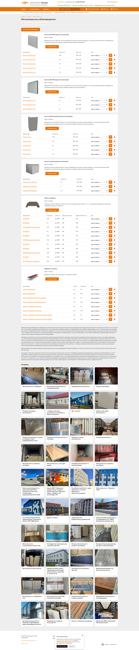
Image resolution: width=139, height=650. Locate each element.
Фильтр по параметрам (32, 29)
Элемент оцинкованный (29, 289)
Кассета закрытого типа (29, 100)
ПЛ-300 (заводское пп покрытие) (31, 240)
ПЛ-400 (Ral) (26, 244)
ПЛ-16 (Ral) (25, 257)
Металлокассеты (37, 16)
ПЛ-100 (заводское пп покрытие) (31, 227)
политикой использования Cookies (64, 640)
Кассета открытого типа (29, 55)
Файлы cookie (24, 643)
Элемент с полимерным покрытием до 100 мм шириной (37, 315)
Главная (23, 16)
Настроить (71, 646)
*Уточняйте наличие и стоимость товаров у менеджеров (37, 12)
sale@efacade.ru (113, 2)
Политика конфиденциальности (29, 640)
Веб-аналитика (114, 644)
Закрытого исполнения (27, 23)
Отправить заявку (52, 46)
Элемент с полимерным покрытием (32, 306)
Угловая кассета (27, 137)
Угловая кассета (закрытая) (30, 182)
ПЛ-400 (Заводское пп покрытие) (31, 252)
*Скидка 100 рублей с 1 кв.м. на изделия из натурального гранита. (71, 12)
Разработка (107, 644)
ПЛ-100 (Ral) (26, 218)
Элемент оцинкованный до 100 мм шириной (34, 298)
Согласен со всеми (62, 646)
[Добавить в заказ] (110, 55)
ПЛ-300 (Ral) (26, 231)
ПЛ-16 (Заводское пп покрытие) (31, 261)
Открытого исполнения (40, 23)
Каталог (29, 16)
